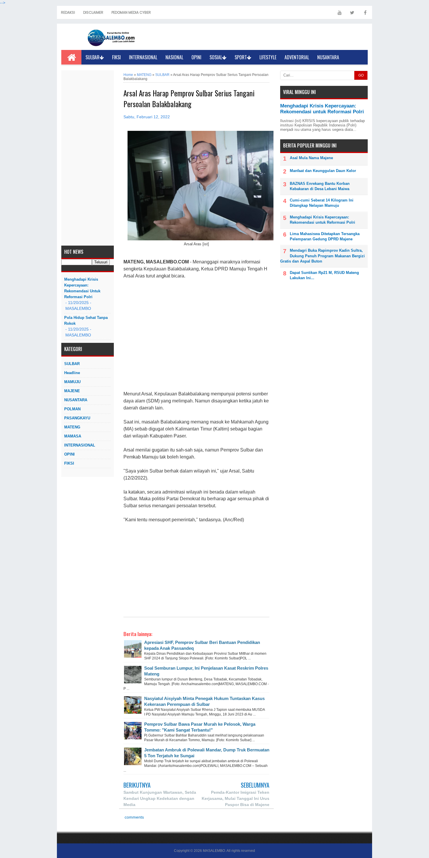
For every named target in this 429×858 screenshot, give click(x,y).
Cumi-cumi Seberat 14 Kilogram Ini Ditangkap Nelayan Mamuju (321, 203)
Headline (72, 373)
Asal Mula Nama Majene (311, 158)
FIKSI (116, 57)
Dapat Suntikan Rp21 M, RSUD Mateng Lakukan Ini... (324, 275)
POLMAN (72, 409)
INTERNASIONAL (143, 57)
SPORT (241, 57)
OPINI (196, 57)
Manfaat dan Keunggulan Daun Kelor (323, 171)
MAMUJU (72, 382)
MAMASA (72, 436)
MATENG (72, 427)
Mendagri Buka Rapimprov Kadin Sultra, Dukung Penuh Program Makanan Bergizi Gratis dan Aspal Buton (322, 255)
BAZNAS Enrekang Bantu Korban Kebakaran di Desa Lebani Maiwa (320, 186)
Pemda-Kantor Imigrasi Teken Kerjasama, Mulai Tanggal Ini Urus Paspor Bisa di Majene (235, 798)
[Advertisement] (87, 158)
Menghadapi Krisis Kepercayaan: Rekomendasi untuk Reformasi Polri (82, 288)
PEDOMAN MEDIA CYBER (131, 12)
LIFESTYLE (267, 57)
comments (133, 817)
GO (361, 75)
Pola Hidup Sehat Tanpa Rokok (86, 320)
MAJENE (72, 391)
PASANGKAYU (77, 418)
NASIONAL (174, 57)
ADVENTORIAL (297, 57)
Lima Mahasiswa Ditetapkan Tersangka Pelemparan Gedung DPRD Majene (325, 236)
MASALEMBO (214, 851)
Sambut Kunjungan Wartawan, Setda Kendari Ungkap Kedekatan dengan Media (159, 798)
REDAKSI (68, 12)
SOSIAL (216, 57)
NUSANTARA (328, 57)
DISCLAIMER (93, 12)
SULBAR (93, 57)
